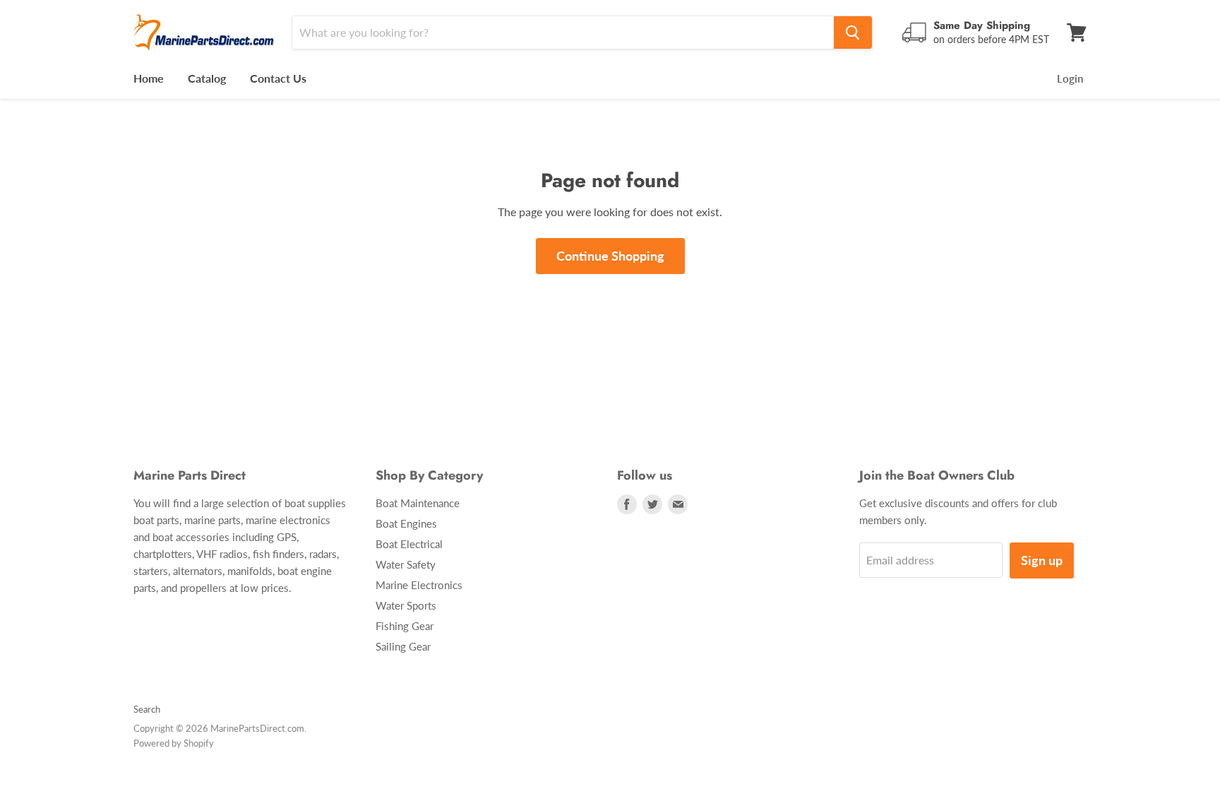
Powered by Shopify (173, 743)
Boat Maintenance (418, 503)
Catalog (207, 78)
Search (146, 709)
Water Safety (406, 564)
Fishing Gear (404, 625)
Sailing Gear (403, 646)
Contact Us (278, 78)
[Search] (853, 32)
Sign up (1042, 560)
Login (1070, 78)
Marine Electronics (419, 585)
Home (148, 78)
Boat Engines (406, 523)
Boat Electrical (409, 544)
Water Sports (406, 605)
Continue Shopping (610, 255)
